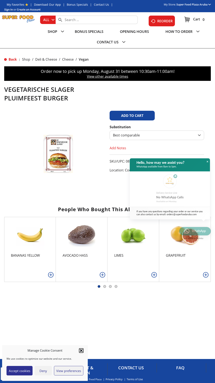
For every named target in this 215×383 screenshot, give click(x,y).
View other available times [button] (107, 76)
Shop (26, 59)
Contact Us (101, 5)
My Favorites (15, 5)
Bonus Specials (77, 5)
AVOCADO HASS (75, 255)
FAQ (180, 367)
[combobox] (48, 20)
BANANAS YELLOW (25, 255)
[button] (81, 350)
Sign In (8, 9)
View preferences (68, 371)
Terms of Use (135, 379)
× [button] (207, 162)
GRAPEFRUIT (176, 255)
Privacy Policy (114, 379)
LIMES (118, 255)
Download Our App (47, 5)
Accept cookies (19, 371)
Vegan (84, 59)
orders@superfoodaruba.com (182, 214)
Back (12, 59)
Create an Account (29, 9)
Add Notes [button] (118, 148)
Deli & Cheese (46, 59)
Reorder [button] (165, 21)
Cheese (68, 59)
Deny (43, 371)
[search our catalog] (60, 20)
